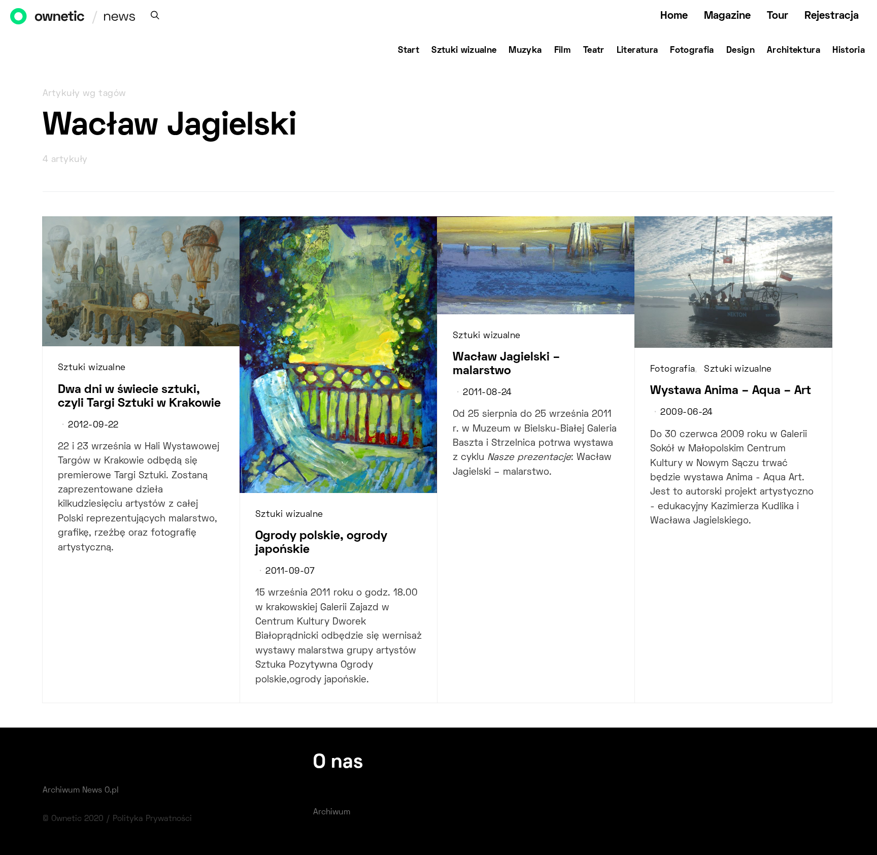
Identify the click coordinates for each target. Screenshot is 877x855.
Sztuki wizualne (463, 51)
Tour (777, 16)
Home (674, 16)
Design (740, 51)
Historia (848, 51)
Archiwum (331, 812)
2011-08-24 (487, 393)
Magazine (727, 16)
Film (562, 51)
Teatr (593, 51)
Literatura (637, 51)
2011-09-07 (290, 572)
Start (408, 51)
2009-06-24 (686, 413)
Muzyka (525, 51)
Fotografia (692, 51)
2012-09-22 (93, 425)
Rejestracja (831, 16)
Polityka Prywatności (152, 819)
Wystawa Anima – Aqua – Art (730, 391)
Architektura (793, 51)
